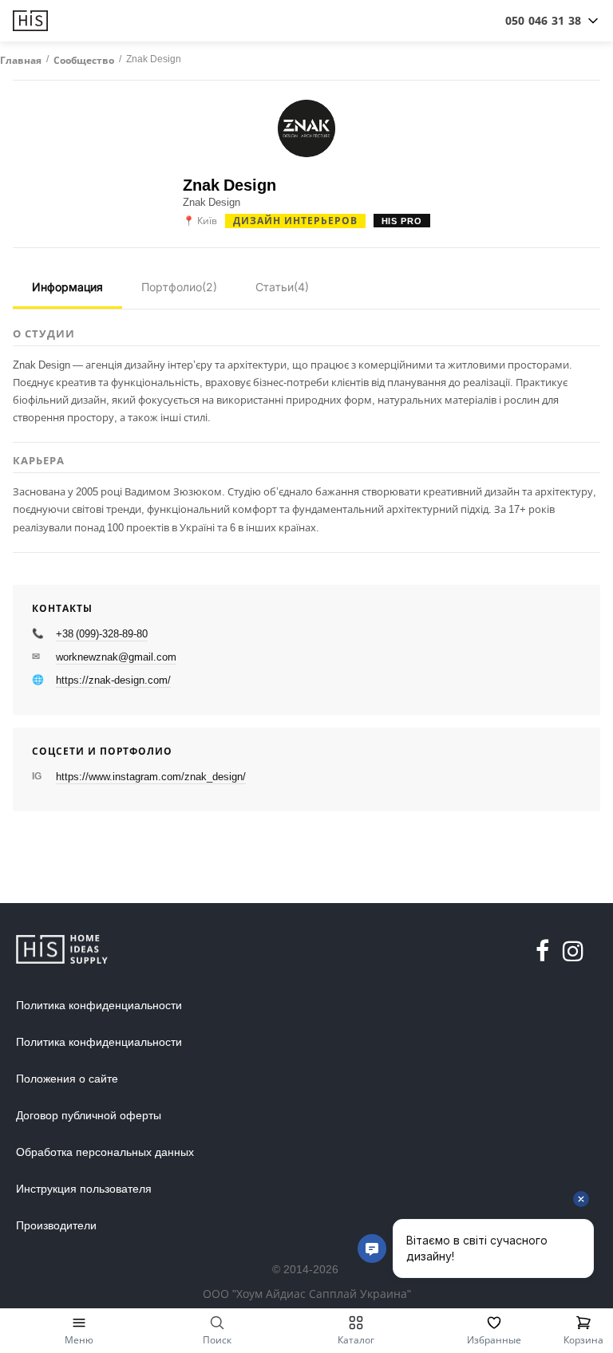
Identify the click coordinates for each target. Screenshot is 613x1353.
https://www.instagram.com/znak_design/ (151, 776)
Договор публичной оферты (88, 1115)
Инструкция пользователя (84, 1188)
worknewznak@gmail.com (116, 656)
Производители (56, 1225)
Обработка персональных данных (105, 1152)
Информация (67, 287)
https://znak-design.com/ (113, 680)
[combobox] (543, 21)
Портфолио (179, 287)
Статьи (282, 287)
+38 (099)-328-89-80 (102, 633)
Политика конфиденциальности (99, 1005)
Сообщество (83, 60)
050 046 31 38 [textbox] (543, 20)
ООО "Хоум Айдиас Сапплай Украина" (307, 1293)
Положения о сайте (67, 1078)
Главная (21, 60)
